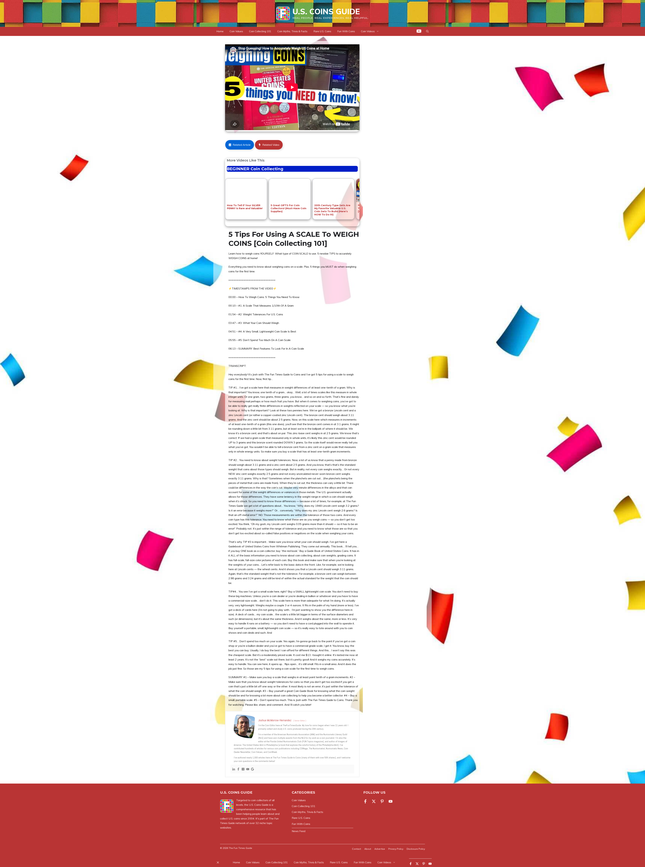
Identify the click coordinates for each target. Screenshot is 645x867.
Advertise (379, 848)
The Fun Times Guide (240, 848)
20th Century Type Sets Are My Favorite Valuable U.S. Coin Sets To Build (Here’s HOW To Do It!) (332, 210)
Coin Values (236, 31)
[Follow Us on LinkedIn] (390, 801)
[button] (427, 31)
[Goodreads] (243, 769)
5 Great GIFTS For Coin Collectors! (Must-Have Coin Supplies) (288, 208)
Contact (356, 848)
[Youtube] (247, 769)
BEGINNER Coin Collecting (255, 168)
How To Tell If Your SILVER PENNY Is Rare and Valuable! (245, 207)
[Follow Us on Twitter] (373, 801)
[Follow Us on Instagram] (382, 801)
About (367, 848)
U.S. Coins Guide (326, 11)
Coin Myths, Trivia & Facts (292, 31)
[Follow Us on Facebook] (366, 801)
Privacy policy (395, 848)
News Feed (298, 831)
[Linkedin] (233, 769)
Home (220, 31)
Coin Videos (384, 862)
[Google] (252, 769)
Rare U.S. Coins (322, 31)
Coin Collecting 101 (260, 31)
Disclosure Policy (416, 848)
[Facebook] (238, 769)
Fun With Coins (346, 31)
